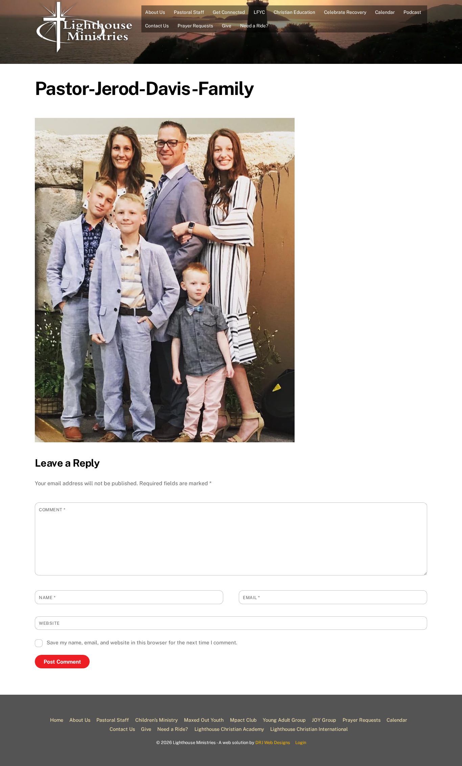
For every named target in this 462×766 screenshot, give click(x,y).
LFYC (259, 12)
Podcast (412, 12)
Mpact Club (243, 720)
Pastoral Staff (189, 12)
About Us (155, 12)
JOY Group (324, 720)
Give (226, 25)
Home (56, 720)
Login (300, 742)
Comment (52, 509)
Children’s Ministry (156, 720)
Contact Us (157, 25)
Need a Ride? (254, 25)
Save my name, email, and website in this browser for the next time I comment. (142, 642)
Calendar (385, 12)
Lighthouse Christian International (309, 729)
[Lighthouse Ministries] (85, 51)
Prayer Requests (195, 25)
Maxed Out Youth (204, 720)
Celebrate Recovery (345, 12)
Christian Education (294, 12)
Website (49, 623)
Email (251, 597)
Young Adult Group (284, 720)
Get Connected (229, 12)
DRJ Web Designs (272, 742)
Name (47, 597)
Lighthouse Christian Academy (229, 729)
